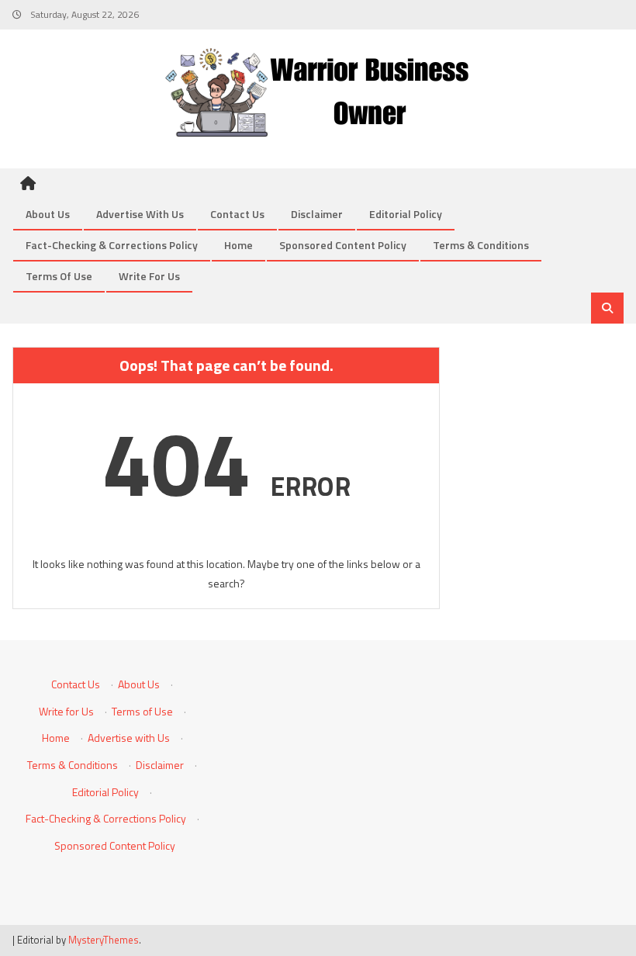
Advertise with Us (140, 214)
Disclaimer (317, 214)
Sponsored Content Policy (342, 245)
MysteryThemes (103, 939)
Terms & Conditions (481, 245)
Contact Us (237, 214)
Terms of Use (59, 276)
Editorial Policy (405, 214)
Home (238, 245)
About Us (48, 214)
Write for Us (149, 276)
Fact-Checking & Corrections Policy (112, 245)
